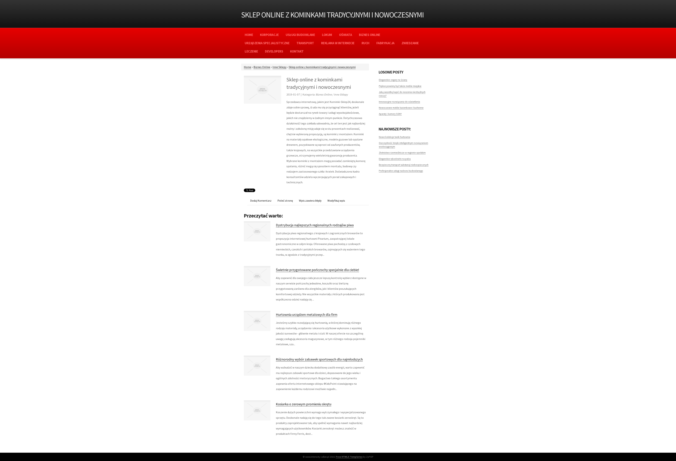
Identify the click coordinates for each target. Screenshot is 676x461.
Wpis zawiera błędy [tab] (310, 200)
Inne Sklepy (279, 67)
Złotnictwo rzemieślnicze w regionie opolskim (402, 152)
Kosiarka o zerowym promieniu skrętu (303, 404)
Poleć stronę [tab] (285, 200)
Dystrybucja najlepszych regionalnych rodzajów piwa (315, 225)
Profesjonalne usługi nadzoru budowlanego (401, 170)
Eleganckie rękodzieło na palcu (395, 158)
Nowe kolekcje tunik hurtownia (394, 137)
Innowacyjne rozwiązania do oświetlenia (399, 101)
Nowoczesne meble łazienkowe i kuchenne (401, 107)
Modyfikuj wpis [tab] (336, 200)
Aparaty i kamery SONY (390, 113)
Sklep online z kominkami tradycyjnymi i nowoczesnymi (322, 67)
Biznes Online (262, 67)
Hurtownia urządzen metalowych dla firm (306, 314)
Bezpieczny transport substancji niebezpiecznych (403, 164)
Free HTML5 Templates (349, 456)
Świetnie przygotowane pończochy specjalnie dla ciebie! (317, 270)
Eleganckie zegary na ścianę (393, 79)
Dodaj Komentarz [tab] (260, 200)
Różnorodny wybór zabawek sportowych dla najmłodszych (319, 359)
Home (247, 67)
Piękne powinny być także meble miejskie (400, 86)
